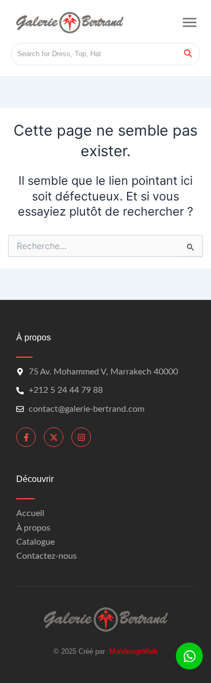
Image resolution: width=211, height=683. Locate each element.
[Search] (188, 54)
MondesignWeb (133, 651)
